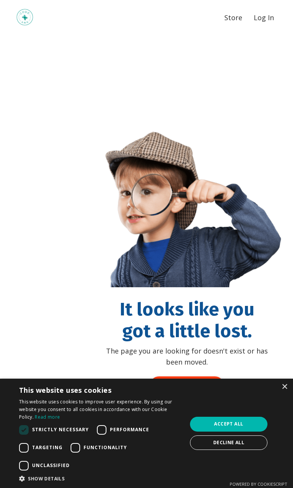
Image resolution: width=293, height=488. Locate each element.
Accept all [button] (228, 424)
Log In (264, 17)
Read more (47, 417)
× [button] (284, 387)
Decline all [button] (228, 442)
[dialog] (146, 433)
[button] (100, 478)
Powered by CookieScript (258, 484)
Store (233, 17)
